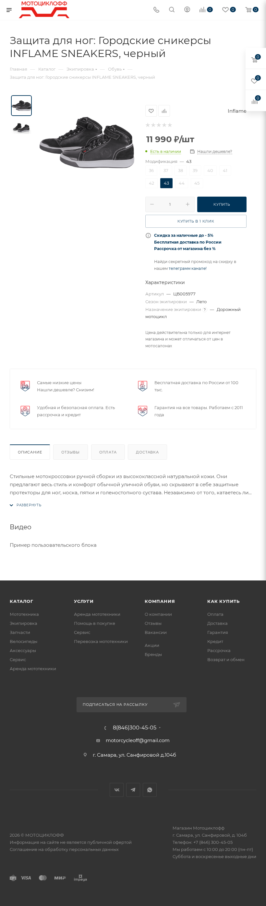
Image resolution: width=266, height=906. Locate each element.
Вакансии (156, 632)
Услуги (84, 601)
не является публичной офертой (96, 842)
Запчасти (20, 632)
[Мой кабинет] (187, 10)
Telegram (133, 790)
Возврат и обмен (226, 659)
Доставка (147, 452)
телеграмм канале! (188, 268)
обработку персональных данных (82, 849)
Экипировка (23, 623)
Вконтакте (117, 790)
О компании (158, 614)
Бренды (153, 654)
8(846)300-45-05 (134, 727)
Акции (152, 645)
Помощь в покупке (94, 623)
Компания (160, 601)
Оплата (108, 452)
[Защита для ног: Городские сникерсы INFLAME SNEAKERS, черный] (87, 142)
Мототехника (24, 614)
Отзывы (70, 452)
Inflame (237, 111)
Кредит (215, 641)
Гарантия (217, 632)
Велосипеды (23, 641)
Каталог (21, 601)
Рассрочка (219, 650)
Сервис (18, 659)
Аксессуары (23, 650)
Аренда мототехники (33, 668)
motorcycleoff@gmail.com (138, 740)
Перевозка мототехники (101, 641)
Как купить (223, 601)
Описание (30, 452)
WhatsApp (150, 790)
